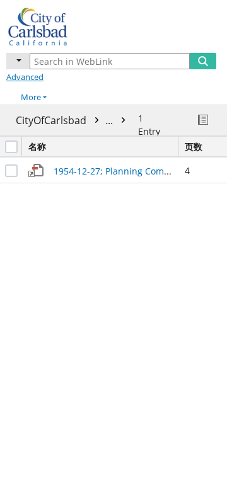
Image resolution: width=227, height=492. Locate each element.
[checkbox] (11, 146)
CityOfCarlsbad (65, 120)
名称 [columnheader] (37, 146)
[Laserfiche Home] (53, 25)
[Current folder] (18, 61)
